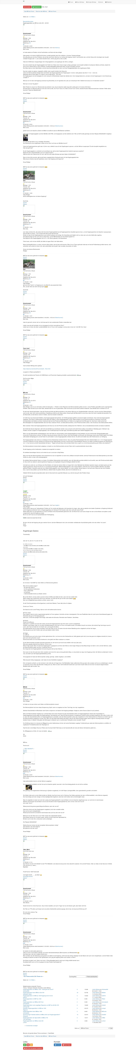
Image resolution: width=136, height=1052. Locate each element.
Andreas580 (26, 991)
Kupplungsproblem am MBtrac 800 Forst (33, 1002)
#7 (23, 359)
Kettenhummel (58, 126)
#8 (23, 403)
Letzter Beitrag (96, 989)
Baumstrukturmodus (28, 21)
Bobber (104, 992)
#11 (24, 698)
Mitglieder (109, 2)
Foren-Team (67, 1045)
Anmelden (27, 7)
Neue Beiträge (80, 2)
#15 (24, 943)
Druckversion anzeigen (32, 1025)
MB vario (104, 1011)
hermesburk (26, 1003)
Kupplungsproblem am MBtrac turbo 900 (33, 1021)
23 (77, 992)
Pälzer (24, 1000)
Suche (101, 2)
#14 (24, 899)
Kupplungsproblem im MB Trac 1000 (32, 999)
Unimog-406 (26, 1006)
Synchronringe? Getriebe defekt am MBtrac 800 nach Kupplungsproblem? (41, 1014)
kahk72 (25, 997)
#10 (24, 576)
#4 (23, 225)
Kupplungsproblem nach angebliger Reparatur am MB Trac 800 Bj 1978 (41, 1005)
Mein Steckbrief (29, 748)
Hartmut (57, 47)
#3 (23, 191)
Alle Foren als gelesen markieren (33, 1048)
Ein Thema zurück (29, 976)
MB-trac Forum (52, 11)
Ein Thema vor (38, 976)
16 (77, 1014)
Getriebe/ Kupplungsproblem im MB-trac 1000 (34, 1008)
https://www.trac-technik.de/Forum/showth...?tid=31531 (37, 369)
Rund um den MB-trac (41, 11)
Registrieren (37, 7)
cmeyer (104, 1008)
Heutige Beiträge (91, 2)
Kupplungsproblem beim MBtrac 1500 (32, 1011)
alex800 (104, 1014)
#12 (24, 773)
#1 (23, 44)
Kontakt (58, 1045)
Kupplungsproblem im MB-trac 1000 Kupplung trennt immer (38, 995)
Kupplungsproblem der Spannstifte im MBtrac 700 (35, 1017)
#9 (23, 502)
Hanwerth (25, 1016)
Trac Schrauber (27, 1019)
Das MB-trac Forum (29, 11)
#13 (24, 860)
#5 (23, 280)
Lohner (25, 1022)
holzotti (104, 1005)
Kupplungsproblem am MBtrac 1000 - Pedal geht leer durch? (38, 989)
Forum (71, 2)
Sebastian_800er (27, 994)
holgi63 (57, 505)
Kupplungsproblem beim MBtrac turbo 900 (33, 992)
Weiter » (33, 16)
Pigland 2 (25, 1010)
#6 (23, 314)
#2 (23, 123)
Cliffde (103, 1017)
